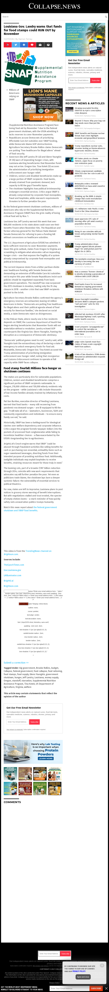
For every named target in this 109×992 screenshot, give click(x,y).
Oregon (7, 680)
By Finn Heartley (89, 141)
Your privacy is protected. (15, 729)
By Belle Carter (89, 166)
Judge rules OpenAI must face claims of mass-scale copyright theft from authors (88, 344)
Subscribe (96, 988)
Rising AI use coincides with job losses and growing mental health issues (89, 233)
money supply (51, 677)
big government (27, 668)
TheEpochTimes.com (14, 565)
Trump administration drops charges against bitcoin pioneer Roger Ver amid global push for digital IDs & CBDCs (88, 248)
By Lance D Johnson (90, 279)
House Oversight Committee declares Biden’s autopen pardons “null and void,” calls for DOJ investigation (89, 303)
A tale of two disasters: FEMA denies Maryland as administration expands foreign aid (90, 356)
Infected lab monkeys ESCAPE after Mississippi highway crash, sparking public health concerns (90, 316)
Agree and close (83, 977)
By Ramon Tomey (90, 116)
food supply (23, 674)
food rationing (55, 671)
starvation (27, 680)
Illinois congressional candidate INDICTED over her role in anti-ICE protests (89, 173)
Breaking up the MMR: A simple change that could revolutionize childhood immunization (88, 198)
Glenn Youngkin (37, 674)
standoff (16, 680)
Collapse (8, 671)
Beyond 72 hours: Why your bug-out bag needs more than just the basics (90, 123)
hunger (18, 677)
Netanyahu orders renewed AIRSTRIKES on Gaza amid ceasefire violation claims (90, 186)
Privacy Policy (54, 983)
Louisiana (39, 677)
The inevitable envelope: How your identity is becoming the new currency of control (89, 261)
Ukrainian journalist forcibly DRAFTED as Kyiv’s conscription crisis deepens (88, 110)
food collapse (40, 671)
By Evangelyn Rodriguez (92, 128)
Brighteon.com (11, 586)
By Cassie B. (88, 337)
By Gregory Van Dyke (91, 214)
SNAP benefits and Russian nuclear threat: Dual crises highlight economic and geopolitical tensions (90, 135)
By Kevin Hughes (89, 191)
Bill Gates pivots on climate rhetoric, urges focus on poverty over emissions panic (88, 160)
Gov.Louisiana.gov (12, 570)
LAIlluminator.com (12, 575)
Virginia (19, 687)
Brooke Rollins (43, 668)
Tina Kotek (29, 684)
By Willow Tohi (89, 204)
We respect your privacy (41, 966)
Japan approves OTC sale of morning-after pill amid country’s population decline (89, 221)
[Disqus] (33, 839)
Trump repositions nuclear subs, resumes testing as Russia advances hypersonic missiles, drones (90, 148)
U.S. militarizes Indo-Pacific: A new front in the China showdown (89, 210)
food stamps (10, 674)
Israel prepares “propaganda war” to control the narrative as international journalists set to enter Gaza (89, 330)
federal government (23, 671)
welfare (27, 687)
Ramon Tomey (25, 39)
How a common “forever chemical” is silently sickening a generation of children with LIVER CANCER (90, 274)
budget (54, 668)
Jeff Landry (28, 677)
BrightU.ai (8, 580)
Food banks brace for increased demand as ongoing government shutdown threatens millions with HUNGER (89, 288)
